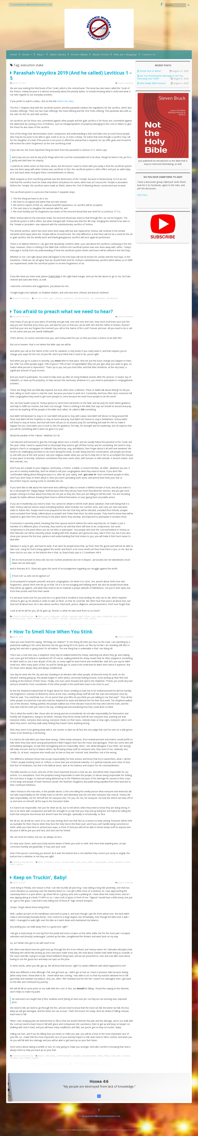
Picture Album (79, 54)
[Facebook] (162, 4)
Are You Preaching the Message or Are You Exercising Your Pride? (160, 77)
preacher (123, 616)
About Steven (101, 54)
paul (116, 616)
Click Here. (142, 194)
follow (87, 616)
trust (21, 1058)
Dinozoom (137, 1130)
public (90, 862)
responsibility (101, 862)
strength (64, 619)
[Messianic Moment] (99, 47)
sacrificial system (82, 298)
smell (127, 862)
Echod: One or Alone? (150, 70)
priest (23, 619)
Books (26, 54)
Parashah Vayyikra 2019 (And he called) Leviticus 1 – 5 (71, 75)
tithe (80, 619)
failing (100, 1056)
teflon (12, 864)
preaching (14, 619)
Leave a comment (125, 83)
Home (13, 54)
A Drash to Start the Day (22, 616)
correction (48, 862)
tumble (28, 1058)
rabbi (29, 619)
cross (46, 616)
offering (58, 298)
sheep (111, 862)
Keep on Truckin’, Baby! (40, 877)
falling (107, 1056)
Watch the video (66, 101)
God (93, 616)
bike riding (50, 1056)
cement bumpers (63, 1056)
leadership (107, 616)
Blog (40, 54)
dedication (55, 616)
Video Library (58, 54)
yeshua (93, 619)
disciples (77, 1056)
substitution (100, 298)
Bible (40, 616)
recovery (126, 1056)
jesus (99, 616)
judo (118, 1056)
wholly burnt (112, 298)
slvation (55, 619)
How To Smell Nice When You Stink (53, 631)
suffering (73, 619)
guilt (51, 298)
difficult (64, 616)
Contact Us (149, 54)
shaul (44, 619)
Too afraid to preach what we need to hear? (63, 311)
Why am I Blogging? (126, 54)
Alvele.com (107, 1130)
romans (36, 619)
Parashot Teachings (20, 298)
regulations (68, 298)
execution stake (41, 298)
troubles (13, 1058)
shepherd (119, 862)
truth (86, 619)
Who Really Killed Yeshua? (153, 83)
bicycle (41, 1056)
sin (92, 298)
